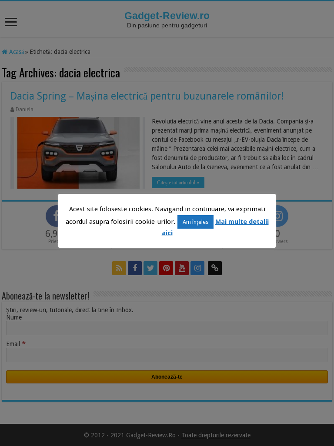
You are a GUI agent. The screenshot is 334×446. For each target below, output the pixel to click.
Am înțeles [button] (195, 222)
